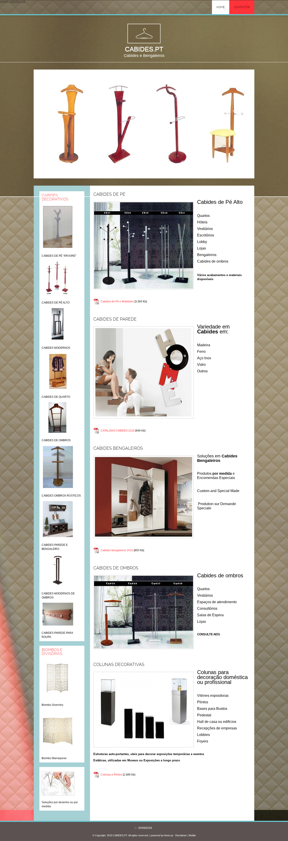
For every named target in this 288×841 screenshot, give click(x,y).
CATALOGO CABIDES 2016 (118, 430)
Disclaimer (181, 835)
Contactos (242, 7)
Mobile (192, 835)
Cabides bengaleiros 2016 (117, 550)
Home (220, 7)
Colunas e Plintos (111, 774)
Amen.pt (168, 835)
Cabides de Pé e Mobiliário (117, 301)
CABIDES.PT (144, 49)
